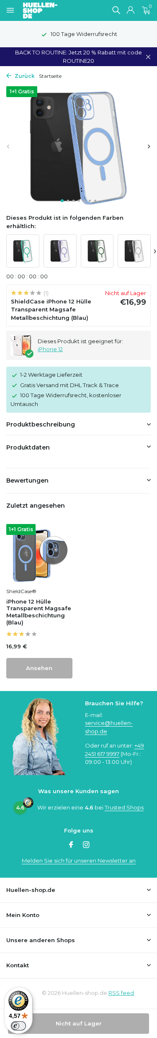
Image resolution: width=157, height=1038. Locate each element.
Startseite (50, 76)
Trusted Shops (124, 807)
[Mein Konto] (130, 10)
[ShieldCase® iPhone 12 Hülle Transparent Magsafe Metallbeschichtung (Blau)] (39, 553)
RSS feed (121, 992)
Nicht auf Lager (79, 1023)
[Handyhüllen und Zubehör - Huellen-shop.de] (54, 10)
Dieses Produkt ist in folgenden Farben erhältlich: (65, 221)
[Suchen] (116, 10)
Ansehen (39, 668)
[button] (62, 200)
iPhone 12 (50, 349)
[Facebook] (71, 845)
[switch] (18, 1025)
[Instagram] (86, 845)
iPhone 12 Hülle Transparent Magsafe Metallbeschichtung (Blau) (38, 612)
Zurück (24, 76)
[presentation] (8, 146)
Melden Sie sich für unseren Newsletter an (79, 860)
